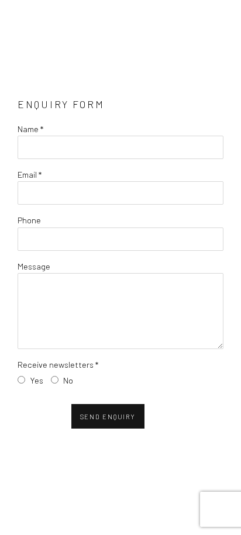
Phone (29, 220)
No (68, 380)
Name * (30, 128)
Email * (30, 174)
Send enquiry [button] (108, 416)
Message (34, 266)
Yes (36, 380)
